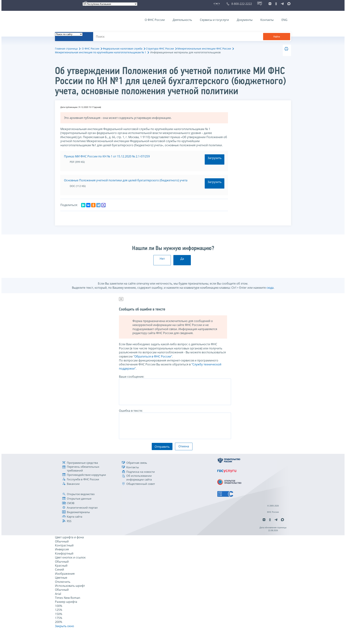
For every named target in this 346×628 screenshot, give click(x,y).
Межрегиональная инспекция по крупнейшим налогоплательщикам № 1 (100, 52)
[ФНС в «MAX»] (288, 3)
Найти (276, 36)
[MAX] (103, 205)
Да (182, 259)
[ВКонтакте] (88, 205)
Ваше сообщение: (131, 377)
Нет (162, 259)
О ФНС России (155, 20)
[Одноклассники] (93, 205)
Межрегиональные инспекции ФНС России (204, 48)
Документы (244, 20)
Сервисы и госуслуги (214, 20)
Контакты (267, 20)
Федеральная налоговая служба (122, 48)
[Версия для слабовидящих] (217, 4)
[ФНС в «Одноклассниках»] (276, 3)
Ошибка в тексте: (131, 411)
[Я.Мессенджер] (83, 205)
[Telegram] (98, 205)
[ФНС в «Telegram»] (282, 3)
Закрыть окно (64, 626)
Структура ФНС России (160, 48)
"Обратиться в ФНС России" (152, 356)
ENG (284, 20)
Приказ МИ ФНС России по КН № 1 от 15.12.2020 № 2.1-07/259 (107, 156)
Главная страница (66, 48)
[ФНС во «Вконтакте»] (270, 3)
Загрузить (214, 158)
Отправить (162, 447)
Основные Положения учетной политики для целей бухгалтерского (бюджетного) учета (125, 180)
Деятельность (182, 20)
